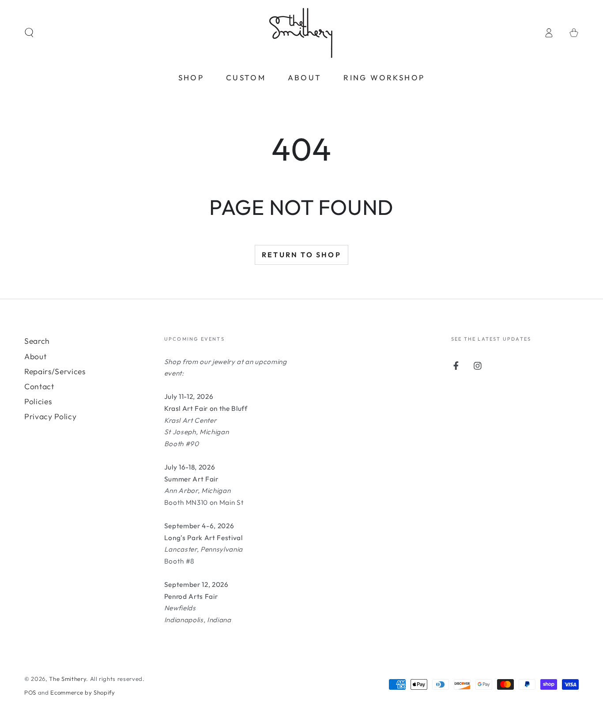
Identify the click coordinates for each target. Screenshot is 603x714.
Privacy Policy (50, 416)
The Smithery (67, 678)
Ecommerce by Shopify (82, 692)
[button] (28, 32)
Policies (38, 401)
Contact (39, 386)
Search (37, 341)
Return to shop (301, 254)
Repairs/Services (55, 371)
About (35, 356)
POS (30, 692)
